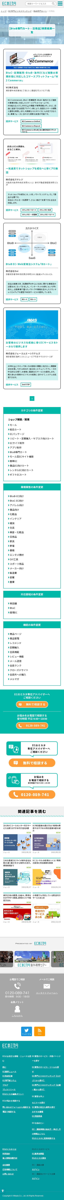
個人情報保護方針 (9, 1158)
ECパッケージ (17, 434)
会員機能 (14, 652)
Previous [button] (10, 957)
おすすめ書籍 (37, 1112)
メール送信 (15, 661)
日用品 (13, 536)
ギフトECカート (18, 474)
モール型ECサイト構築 (22, 456)
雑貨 (12, 523)
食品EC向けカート (19, 465)
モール (13, 425)
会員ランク (15, 665)
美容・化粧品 (17, 532)
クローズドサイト (19, 670)
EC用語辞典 (37, 1116)
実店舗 (13, 603)
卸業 (12, 577)
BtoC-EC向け (17, 500)
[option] (32, 959)
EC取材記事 (7, 1076)
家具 (12, 541)
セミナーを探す (38, 1103)
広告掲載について (9, 1169)
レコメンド (15, 643)
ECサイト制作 (17, 443)
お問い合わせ (8, 1174)
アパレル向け (17, 505)
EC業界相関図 (38, 1154)
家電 (12, 545)
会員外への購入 (18, 674)
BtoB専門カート (40, 11)
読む (4, 1067)
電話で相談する (9, 1112)
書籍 (12, 550)
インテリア (15, 518)
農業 (12, 581)
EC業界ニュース (9, 1072)
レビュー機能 (17, 656)
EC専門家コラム (9, 1080)
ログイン (35, 1169)
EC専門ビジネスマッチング (20, 11)
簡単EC (13, 461)
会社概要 (6, 1165)
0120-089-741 (35, 725)
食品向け (14, 509)
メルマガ (14, 679)
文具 (12, 527)
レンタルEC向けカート (22, 470)
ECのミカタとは (9, 1149)
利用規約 (6, 1154)
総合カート (15, 429)
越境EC (13, 612)
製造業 (13, 572)
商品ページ (15, 634)
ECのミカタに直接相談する (43, 1138)
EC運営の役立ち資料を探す (43, 1107)
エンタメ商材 (17, 554)
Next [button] (54, 957)
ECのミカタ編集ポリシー (13, 1094)
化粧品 (13, 514)
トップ (3, 11)
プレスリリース (9, 1090)
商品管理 (14, 638)
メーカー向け (17, 568)
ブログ (5, 1085)
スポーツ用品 (17, 563)
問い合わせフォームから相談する (16, 1107)
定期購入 (14, 647)
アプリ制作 (15, 447)
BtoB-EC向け (17, 496)
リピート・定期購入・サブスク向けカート (32, 438)
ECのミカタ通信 (39, 1158)
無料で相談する (35, 704)
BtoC (12, 607)
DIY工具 (14, 559)
